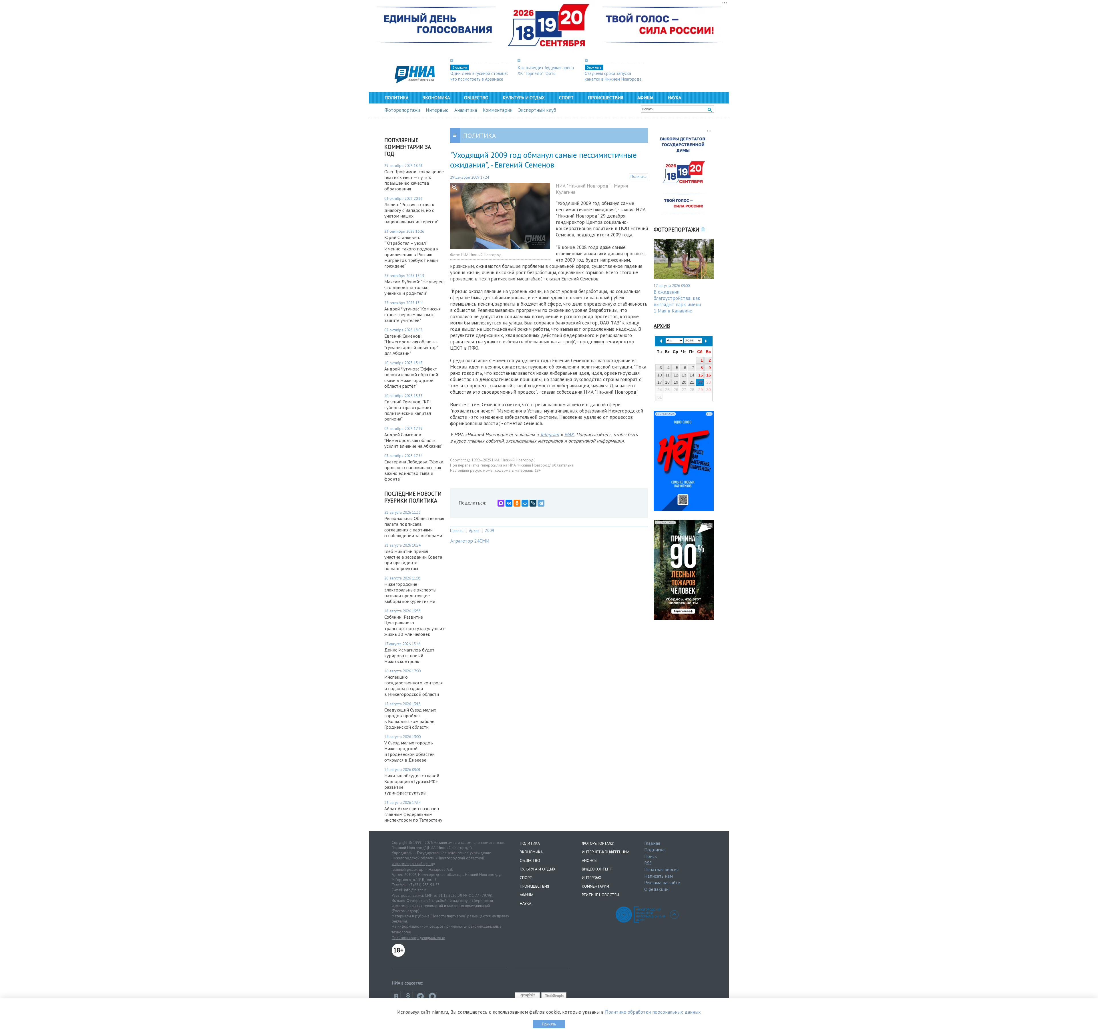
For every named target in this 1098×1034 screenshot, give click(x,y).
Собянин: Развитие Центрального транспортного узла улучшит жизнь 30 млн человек (414, 625)
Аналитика (465, 110)
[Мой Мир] (525, 503)
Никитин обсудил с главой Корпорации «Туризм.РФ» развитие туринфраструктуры (411, 784)
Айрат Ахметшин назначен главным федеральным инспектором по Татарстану (413, 814)
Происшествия (605, 97)
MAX (569, 434)
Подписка (654, 849)
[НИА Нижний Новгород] (415, 81)
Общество (476, 97)
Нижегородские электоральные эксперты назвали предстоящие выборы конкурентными (410, 592)
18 (667, 382)
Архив (474, 530)
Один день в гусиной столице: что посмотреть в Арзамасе (479, 76)
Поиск (650, 856)
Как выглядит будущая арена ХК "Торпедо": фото (546, 70)
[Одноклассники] (517, 503)
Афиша (645, 97)
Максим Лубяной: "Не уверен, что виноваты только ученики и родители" (414, 287)
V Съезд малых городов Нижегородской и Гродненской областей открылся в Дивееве (409, 751)
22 (700, 382)
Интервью (437, 110)
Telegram (549, 434)
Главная (457, 530)
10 (659, 375)
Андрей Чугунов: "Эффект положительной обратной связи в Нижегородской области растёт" (411, 377)
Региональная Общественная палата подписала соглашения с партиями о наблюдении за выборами (414, 526)
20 (684, 382)
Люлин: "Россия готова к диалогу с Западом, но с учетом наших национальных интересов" (411, 213)
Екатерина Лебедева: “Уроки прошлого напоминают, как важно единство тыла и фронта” (413, 470)
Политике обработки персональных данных (653, 1012)
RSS (648, 863)
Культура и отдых (524, 97)
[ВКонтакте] (509, 503)
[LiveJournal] (533, 503)
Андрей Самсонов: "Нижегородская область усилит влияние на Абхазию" (413, 440)
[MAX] (501, 503)
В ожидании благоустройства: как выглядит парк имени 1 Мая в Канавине (677, 301)
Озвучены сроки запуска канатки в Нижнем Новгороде (613, 76)
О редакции (656, 889)
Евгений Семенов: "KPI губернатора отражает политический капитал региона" (407, 410)
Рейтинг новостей (600, 894)
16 (708, 375)
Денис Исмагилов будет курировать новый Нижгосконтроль (409, 655)
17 (659, 382)
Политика (396, 97)
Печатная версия (661, 869)
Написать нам (658, 876)
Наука (674, 97)
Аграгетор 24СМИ (470, 541)
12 (676, 375)
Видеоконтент (597, 869)
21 (692, 382)
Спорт (566, 97)
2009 (489, 530)
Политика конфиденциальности (418, 937)
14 (692, 375)
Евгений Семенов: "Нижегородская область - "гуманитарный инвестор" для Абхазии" (411, 344)
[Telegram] (541, 503)
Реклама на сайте (662, 882)
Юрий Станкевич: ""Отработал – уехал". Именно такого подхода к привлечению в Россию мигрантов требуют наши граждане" (411, 251)
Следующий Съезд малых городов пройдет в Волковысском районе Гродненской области (410, 718)
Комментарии (497, 110)
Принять (549, 1024)
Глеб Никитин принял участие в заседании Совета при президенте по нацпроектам (413, 559)
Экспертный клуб (537, 110)
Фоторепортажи (402, 110)
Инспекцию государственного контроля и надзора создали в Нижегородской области (413, 685)
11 (667, 375)
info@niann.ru (415, 889)
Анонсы (589, 860)
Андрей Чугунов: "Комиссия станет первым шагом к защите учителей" (412, 314)
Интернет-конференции (605, 851)
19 (676, 382)
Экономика (436, 97)
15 (700, 375)
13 (684, 375)
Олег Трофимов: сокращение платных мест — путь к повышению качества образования (414, 180)
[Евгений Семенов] (500, 247)
